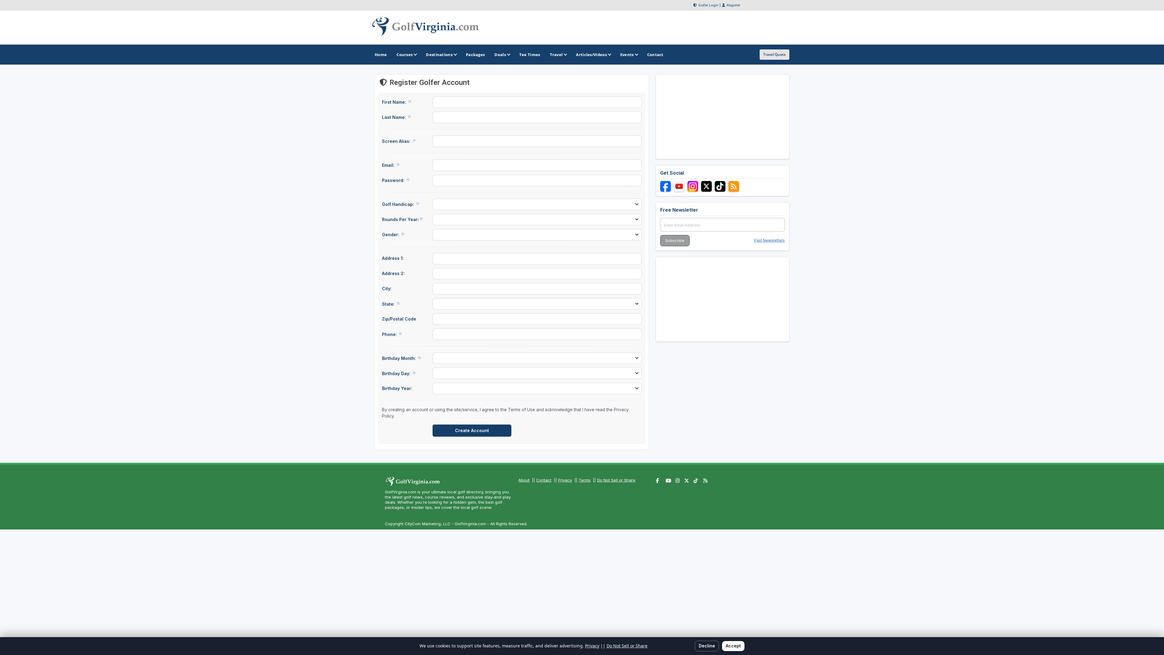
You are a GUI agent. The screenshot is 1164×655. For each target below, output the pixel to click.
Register (733, 5)
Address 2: (393, 273)
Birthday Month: (399, 358)
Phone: (390, 334)
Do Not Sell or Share (616, 480)
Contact (543, 480)
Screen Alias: (397, 141)
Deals (500, 54)
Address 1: (393, 258)
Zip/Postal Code (399, 318)
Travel (556, 54)
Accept (733, 645)
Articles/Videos (591, 54)
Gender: (391, 234)
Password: (394, 180)
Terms (584, 480)
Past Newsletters (769, 240)
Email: (389, 165)
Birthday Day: (397, 373)
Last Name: (394, 117)
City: (387, 288)
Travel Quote (774, 54)
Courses (404, 54)
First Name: (394, 102)
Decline (707, 645)
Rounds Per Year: (400, 219)
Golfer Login (708, 5)
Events (627, 54)
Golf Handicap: (398, 204)
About (524, 480)
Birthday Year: (397, 388)
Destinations (439, 54)
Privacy (565, 480)
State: (389, 304)
